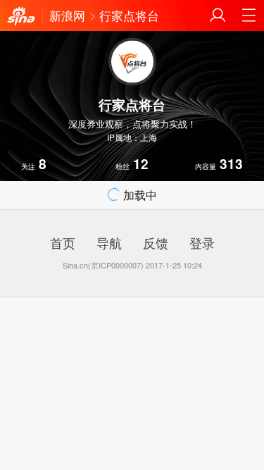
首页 (62, 242)
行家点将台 (129, 15)
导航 (109, 242)
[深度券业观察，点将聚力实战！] (21, 17)
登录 (202, 242)
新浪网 (67, 15)
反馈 (155, 242)
